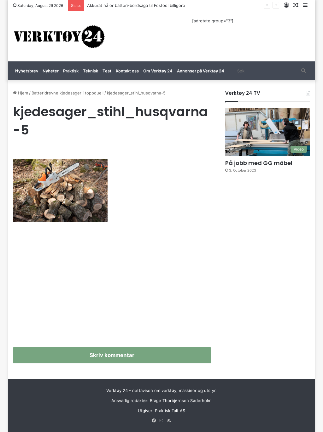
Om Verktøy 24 (158, 70)
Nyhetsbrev (26, 70)
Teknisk (90, 70)
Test (107, 70)
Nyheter (51, 70)
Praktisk (71, 70)
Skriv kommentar (112, 355)
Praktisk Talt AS (170, 410)
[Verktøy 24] (59, 36)
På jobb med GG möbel (258, 163)
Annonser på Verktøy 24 (200, 70)
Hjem (22, 92)
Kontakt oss (127, 70)
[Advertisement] (112, 287)
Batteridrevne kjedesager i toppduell (67, 92)
